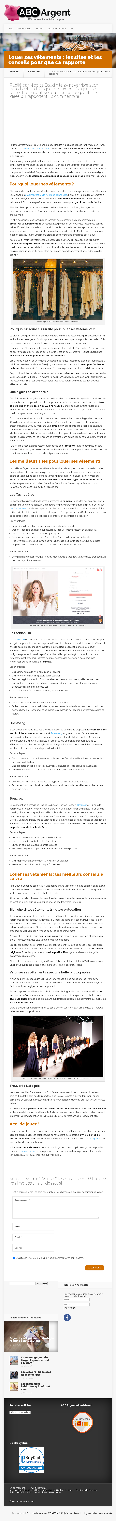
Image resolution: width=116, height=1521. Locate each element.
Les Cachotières (18, 508)
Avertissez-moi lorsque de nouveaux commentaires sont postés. (50, 1258)
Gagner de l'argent (56, 88)
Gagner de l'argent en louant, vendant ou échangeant (53, 90)
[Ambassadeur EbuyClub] (31, 1472)
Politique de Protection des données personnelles (35, 1492)
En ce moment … (17, 1488)
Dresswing (56, 733)
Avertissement (38, 1488)
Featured (34, 72)
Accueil (14, 72)
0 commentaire (65, 96)
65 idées (39, 28)
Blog (11, 28)
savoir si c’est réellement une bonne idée (46, 195)
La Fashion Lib (17, 639)
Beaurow (82, 805)
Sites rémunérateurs (57, 28)
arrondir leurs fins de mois (36, 148)
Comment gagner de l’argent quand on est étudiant (35, 1360)
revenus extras (27, 1151)
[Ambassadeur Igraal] (82, 1434)
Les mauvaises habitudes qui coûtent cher (35, 1386)
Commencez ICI (24, 28)
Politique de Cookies (86, 1490)
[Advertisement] (58, 122)
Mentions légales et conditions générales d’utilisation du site (40, 1490)
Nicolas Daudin (44, 85)
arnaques (93, 1138)
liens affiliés (105, 1513)
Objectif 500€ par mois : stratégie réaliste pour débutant (32, 1339)
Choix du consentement (21, 1501)
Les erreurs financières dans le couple (36, 1373)
